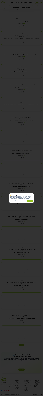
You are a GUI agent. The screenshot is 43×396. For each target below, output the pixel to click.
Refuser (24, 200)
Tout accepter (30, 200)
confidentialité (27, 198)
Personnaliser (19, 200)
